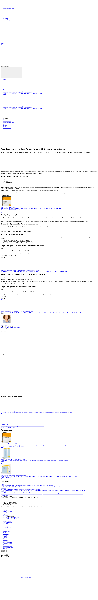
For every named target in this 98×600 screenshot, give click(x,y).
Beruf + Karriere (13, 90)
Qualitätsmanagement (24, 93)
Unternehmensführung (34, 93)
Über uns (5, 510)
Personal (21, 92)
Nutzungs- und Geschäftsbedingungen (11, 517)
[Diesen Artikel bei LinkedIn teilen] (51, 341)
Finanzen (29, 90)
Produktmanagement (27, 92)
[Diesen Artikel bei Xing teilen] (71, 341)
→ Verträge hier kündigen (8, 525)
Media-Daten (6, 519)
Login (7, 19)
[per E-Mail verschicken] (11, 351)
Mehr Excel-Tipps (4, 495)
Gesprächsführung (7, 128)
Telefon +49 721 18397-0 (26, 566)
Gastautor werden (7, 521)
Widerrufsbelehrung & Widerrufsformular (12, 518)
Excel (4, 94)
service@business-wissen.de (26, 577)
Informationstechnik (11, 92)
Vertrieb (40, 93)
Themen (5, 89)
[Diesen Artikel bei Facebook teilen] (11, 341)
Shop (4, 104)
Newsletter (5, 523)
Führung (5, 92)
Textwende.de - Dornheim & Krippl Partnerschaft (11, 327)
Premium (5, 79)
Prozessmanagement (16, 93)
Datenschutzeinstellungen (8, 516)
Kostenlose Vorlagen (7, 522)
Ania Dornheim (4, 325)
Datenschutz (5, 515)
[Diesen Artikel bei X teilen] (31, 341)
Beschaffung (20, 90)
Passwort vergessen (10, 20)
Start (4, 124)
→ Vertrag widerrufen (7, 527)
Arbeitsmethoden (6, 90)
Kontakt (5, 512)
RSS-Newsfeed (6, 524)
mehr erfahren (3, 498)
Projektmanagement (7, 93)
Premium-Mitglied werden (8, 122)
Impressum (5, 514)
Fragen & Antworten (7, 511)
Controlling (25, 90)
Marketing (17, 92)
